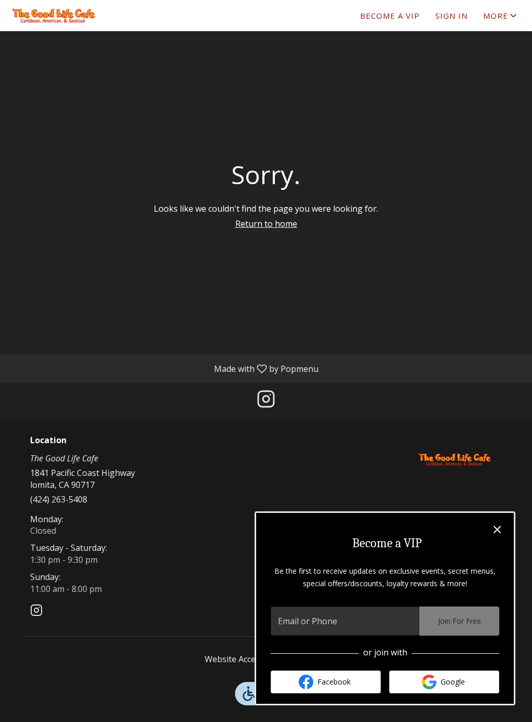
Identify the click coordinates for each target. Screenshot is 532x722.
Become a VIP (390, 15)
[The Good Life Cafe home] (55, 16)
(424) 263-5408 (58, 499)
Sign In (451, 15)
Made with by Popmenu (163, 368)
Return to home (266, 223)
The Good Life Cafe (454, 459)
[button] (501, 15)
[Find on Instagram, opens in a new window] (266, 401)
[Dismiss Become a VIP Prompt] (497, 529)
